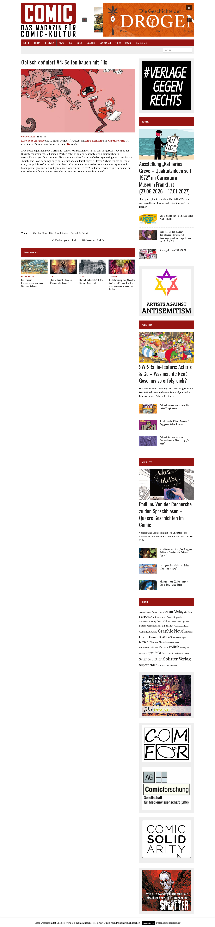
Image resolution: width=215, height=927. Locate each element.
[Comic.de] (48, 20)
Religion (142, 653)
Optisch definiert (79, 233)
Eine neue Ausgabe (33, 140)
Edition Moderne (147, 625)
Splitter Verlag (177, 659)
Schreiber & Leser (180, 653)
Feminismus (179, 626)
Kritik (26, 42)
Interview (49, 42)
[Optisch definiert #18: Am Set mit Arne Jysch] (92, 272)
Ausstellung (158, 612)
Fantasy (168, 625)
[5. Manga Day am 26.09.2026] (148, 256)
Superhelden (148, 665)
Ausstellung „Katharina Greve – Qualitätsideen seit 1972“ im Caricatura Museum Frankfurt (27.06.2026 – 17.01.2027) (165, 177)
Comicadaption (158, 617)
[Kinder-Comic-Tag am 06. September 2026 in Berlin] (148, 222)
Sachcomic (166, 653)
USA (167, 666)
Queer (186, 648)
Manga (154, 642)
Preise (182, 648)
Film (70, 42)
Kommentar (105, 42)
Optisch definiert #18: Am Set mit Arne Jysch (91, 281)
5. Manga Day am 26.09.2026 (173, 250)
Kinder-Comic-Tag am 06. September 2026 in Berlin (176, 217)
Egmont (160, 625)
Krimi (175, 637)
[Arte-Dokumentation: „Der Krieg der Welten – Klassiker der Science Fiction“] (148, 555)
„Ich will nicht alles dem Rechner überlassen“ (61, 281)
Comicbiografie (174, 617)
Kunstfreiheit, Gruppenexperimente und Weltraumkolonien (32, 283)
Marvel (162, 642)
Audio (128, 42)
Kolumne (90, 42)
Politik (174, 647)
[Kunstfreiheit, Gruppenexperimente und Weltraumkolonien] (34, 272)
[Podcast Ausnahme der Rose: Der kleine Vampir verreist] (148, 411)
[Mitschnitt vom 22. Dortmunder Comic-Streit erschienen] (148, 588)
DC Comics (172, 622)
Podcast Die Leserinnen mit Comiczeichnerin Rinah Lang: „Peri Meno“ (175, 440)
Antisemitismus (145, 612)
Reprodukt (153, 652)
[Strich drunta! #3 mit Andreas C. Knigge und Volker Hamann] (148, 427)
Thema (37, 42)
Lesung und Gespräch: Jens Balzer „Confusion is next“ (175, 567)
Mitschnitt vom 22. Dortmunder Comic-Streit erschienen (174, 583)
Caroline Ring (116, 140)
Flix (68, 144)
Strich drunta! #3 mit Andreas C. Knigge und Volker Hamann (174, 422)
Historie (189, 631)
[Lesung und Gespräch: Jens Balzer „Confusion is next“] (148, 571)
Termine (145, 121)
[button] (137, 20)
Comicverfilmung (147, 621)
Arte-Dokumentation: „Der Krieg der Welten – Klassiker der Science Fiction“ (176, 552)
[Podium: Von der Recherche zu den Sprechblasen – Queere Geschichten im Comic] (166, 498)
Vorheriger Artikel (65, 240)
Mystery (169, 642)
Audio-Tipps (147, 324)
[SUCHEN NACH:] (177, 49)
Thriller (161, 665)
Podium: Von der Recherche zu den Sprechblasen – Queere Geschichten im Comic (165, 514)
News (61, 42)
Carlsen (144, 617)
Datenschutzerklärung (168, 922)
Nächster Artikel (91, 240)
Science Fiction (150, 659)
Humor (154, 637)
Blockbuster (189, 612)
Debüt (179, 622)
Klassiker (165, 637)
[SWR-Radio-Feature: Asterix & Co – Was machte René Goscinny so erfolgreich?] (166, 360)
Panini (163, 647)
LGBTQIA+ (182, 638)
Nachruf (176, 642)
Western (173, 665)
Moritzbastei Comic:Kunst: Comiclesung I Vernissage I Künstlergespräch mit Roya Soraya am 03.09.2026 (175, 236)
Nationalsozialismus (148, 647)
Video (118, 42)
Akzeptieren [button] (148, 923)
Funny (186, 626)
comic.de (30, 137)
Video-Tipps (147, 462)
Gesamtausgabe (148, 631)
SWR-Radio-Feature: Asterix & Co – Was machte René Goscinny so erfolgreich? (165, 373)
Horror (143, 637)
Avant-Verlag (174, 611)
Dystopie (185, 621)
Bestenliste (141, 42)
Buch (79, 42)
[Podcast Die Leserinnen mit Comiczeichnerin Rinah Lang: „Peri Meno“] (148, 443)
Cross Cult (162, 621)
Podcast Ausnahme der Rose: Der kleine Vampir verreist (175, 406)
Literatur (145, 642)
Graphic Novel (171, 631)
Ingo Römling (94, 140)
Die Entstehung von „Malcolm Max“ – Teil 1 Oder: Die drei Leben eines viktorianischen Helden (122, 284)
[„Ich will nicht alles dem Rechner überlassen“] (63, 272)
